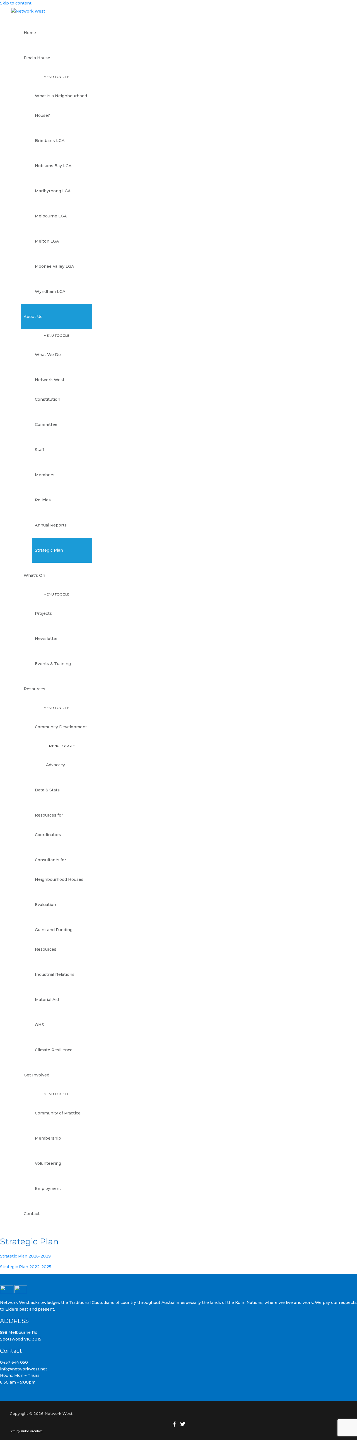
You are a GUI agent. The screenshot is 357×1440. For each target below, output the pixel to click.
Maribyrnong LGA (53, 190)
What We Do (48, 354)
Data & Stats (47, 790)
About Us (33, 316)
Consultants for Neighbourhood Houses (59, 869)
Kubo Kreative (32, 1431)
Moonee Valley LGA (54, 266)
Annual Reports (51, 525)
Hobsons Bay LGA (53, 165)
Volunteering (48, 1163)
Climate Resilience (54, 1049)
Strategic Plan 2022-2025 (25, 1266)
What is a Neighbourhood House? (61, 105)
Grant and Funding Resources (54, 939)
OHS (39, 1024)
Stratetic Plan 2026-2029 (25, 1256)
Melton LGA (47, 241)
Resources (34, 688)
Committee (46, 424)
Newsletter (46, 638)
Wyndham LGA (50, 291)
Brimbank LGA (49, 140)
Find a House (37, 57)
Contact (32, 1213)
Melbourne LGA (51, 216)
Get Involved (36, 1075)
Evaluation (45, 904)
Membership (48, 1138)
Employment (48, 1188)
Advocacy (55, 764)
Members (44, 474)
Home (30, 32)
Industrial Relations (54, 974)
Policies (43, 499)
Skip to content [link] (16, 3)
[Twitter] (182, 1425)
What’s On (34, 575)
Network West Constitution (49, 389)
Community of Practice (58, 1113)
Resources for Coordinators (49, 825)
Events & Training (53, 663)
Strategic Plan (49, 550)
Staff (39, 449)
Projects (43, 613)
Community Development (61, 726)
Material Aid (47, 999)
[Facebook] (174, 1425)
